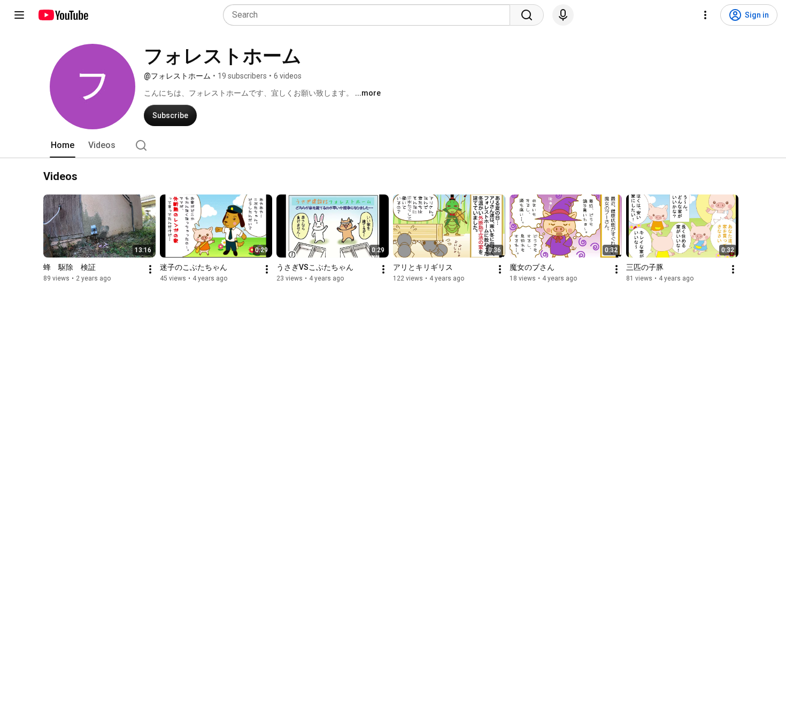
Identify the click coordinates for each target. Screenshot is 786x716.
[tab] (62, 145)
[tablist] (393, 145)
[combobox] (369, 15)
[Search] (527, 15)
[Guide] (19, 15)
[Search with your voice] (563, 15)
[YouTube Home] (63, 15)
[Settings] (705, 15)
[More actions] (150, 269)
